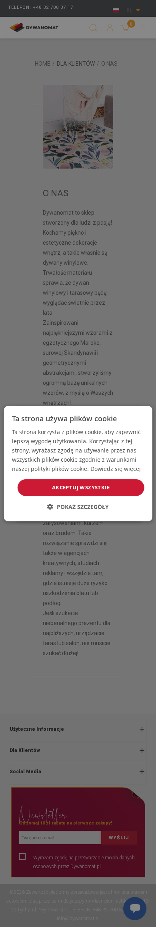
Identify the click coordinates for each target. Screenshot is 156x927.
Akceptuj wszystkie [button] (81, 487)
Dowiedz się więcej (115, 469)
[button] (78, 506)
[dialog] (78, 463)
